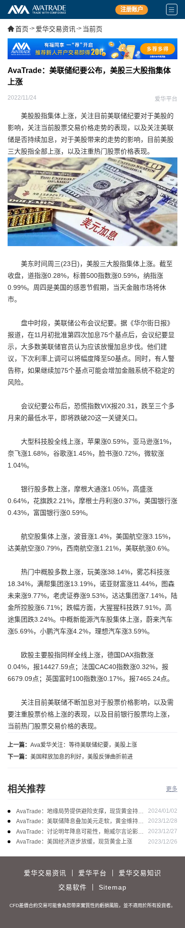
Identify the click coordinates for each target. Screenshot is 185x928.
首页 (21, 29)
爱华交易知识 (140, 873)
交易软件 (72, 887)
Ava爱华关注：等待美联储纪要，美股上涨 (83, 745)
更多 (171, 789)
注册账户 (131, 9)
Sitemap (113, 887)
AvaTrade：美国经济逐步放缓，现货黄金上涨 (74, 841)
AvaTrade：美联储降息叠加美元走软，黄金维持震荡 (80, 822)
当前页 (92, 29)
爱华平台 (92, 873)
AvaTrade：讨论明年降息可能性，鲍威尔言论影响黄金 (80, 832)
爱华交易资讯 (55, 29)
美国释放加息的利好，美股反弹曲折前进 (81, 756)
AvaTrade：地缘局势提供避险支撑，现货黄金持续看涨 (80, 812)
